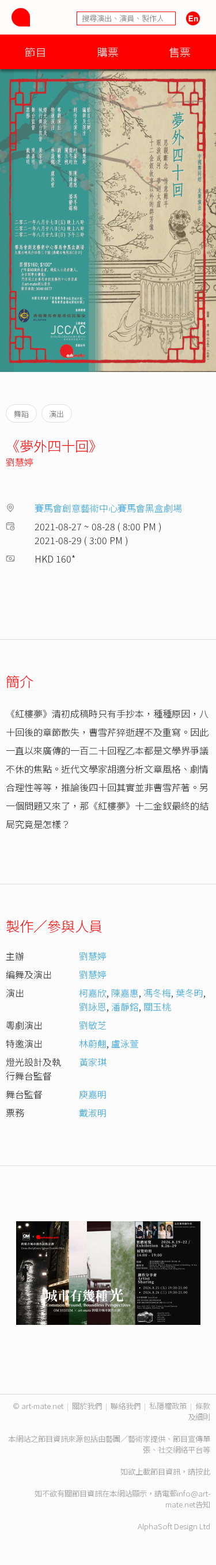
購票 (108, 51)
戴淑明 (93, 1112)
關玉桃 (157, 1006)
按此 (202, 1471)
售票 (180, 51)
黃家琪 (93, 1062)
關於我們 (87, 1405)
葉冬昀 (189, 993)
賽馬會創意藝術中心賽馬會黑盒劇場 (108, 508)
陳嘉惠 (125, 993)
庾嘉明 (93, 1094)
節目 (36, 51)
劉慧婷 (19, 462)
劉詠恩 (93, 1006)
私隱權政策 (168, 1405)
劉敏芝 (93, 1025)
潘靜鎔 (125, 1006)
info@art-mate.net (187, 1499)
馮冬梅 (157, 993)
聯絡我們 (126, 1405)
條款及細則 (199, 1411)
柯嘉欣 (93, 993)
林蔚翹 (93, 1043)
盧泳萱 (125, 1043)
